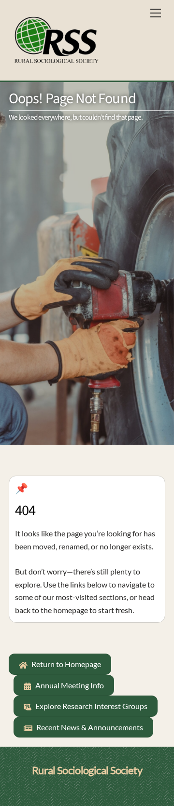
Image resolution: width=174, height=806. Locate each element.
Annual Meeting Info (69, 685)
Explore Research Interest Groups (91, 705)
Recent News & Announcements (89, 727)
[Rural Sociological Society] (56, 39)
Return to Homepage (66, 664)
